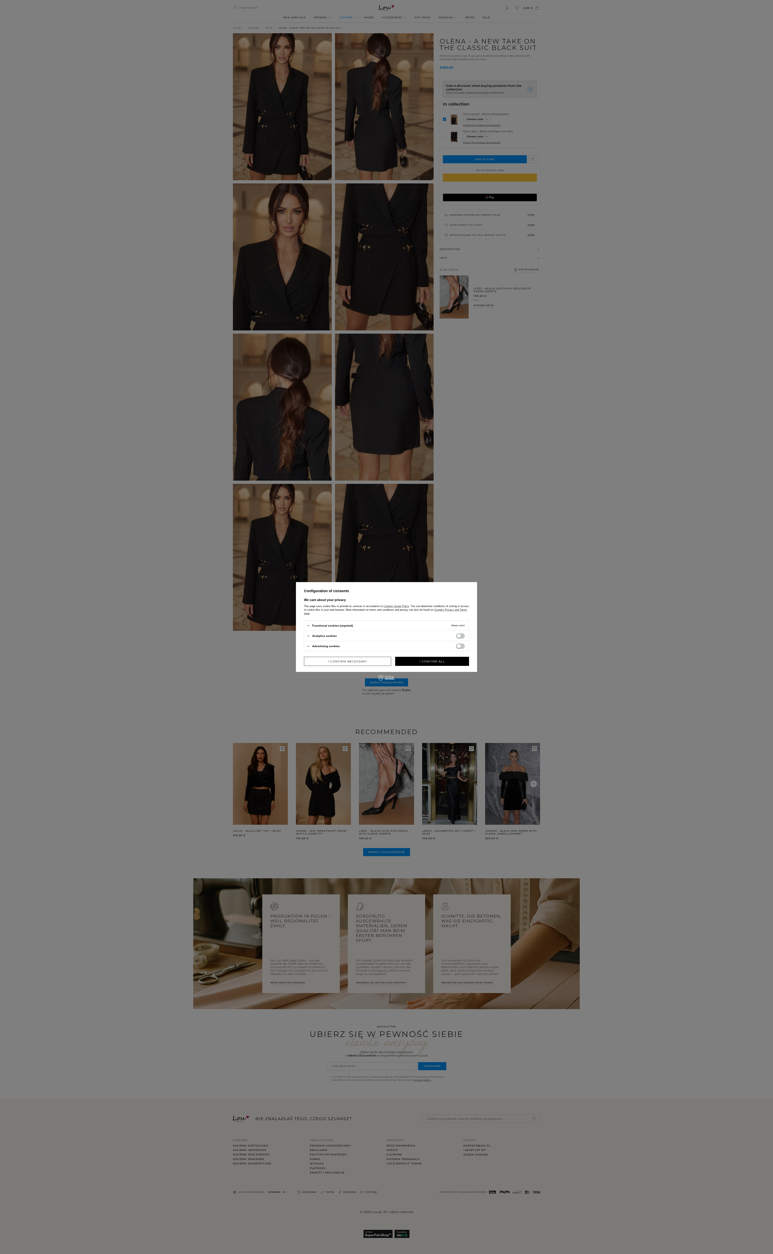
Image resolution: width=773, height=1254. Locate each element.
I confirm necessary (347, 661)
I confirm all (432, 661)
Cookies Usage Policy (396, 606)
